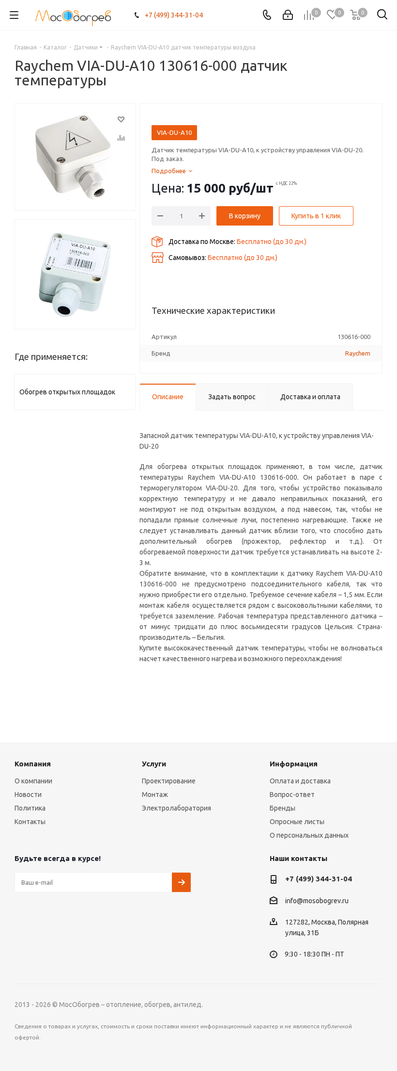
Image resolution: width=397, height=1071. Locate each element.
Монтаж (155, 794)
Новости (28, 794)
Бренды (282, 808)
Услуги (154, 764)
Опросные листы (297, 822)
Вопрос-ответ (292, 794)
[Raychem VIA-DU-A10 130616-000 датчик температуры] (75, 157)
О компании (33, 781)
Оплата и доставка (300, 781)
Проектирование (169, 781)
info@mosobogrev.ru (317, 901)
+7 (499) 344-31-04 (174, 15)
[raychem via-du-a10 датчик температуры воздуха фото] (75, 274)
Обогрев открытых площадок (67, 392)
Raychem (357, 353)
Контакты (30, 822)
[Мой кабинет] (288, 15)
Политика (30, 808)
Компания (33, 764)
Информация (294, 764)
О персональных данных (309, 835)
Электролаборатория (176, 808)
